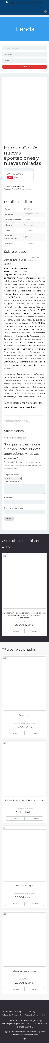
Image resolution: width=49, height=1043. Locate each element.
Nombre (8, 498)
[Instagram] (27, 1005)
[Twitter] (22, 1005)
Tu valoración (11, 481)
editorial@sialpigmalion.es (13, 1024)
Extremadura (18, 186)
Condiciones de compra (12, 1011)
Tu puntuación (12, 474)
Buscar (25, 67)
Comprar (35, 631)
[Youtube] (32, 1005)
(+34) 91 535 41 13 (39, 1024)
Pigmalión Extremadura (21, 189)
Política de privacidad (11, 1015)
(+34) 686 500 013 (25, 1027)
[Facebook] (17, 1005)
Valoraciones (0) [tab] (17, 421)
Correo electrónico (14, 508)
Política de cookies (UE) (35, 1015)
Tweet (21, 174)
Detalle (16, 631)
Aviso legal (31, 1011)
